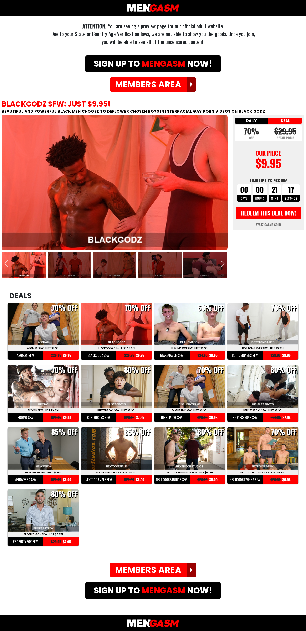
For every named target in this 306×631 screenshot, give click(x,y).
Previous (7, 264)
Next (222, 264)
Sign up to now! (153, 64)
